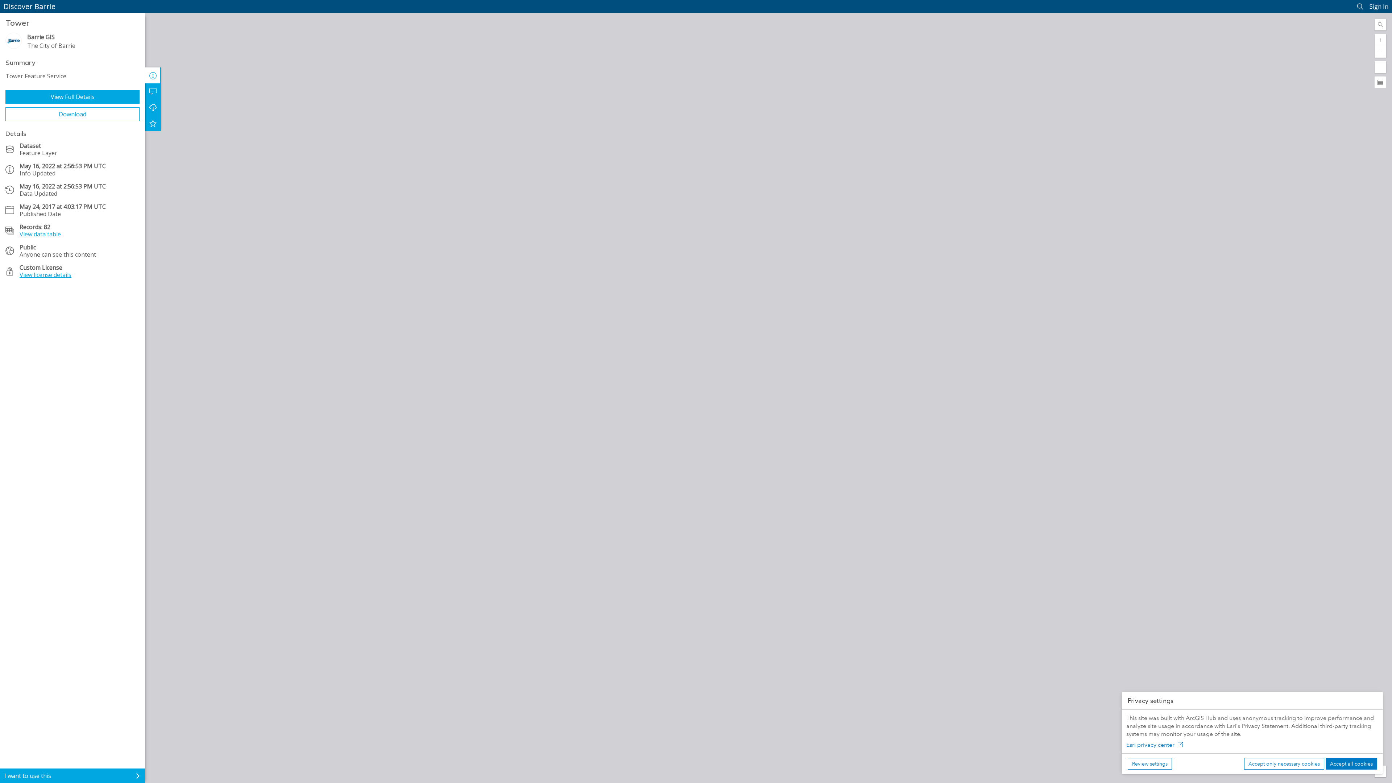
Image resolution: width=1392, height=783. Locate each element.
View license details (45, 275)
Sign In (1379, 7)
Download (72, 114)
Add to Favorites (153, 123)
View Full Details (73, 97)
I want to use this (27, 776)
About (153, 75)
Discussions (153, 91)
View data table (40, 234)
